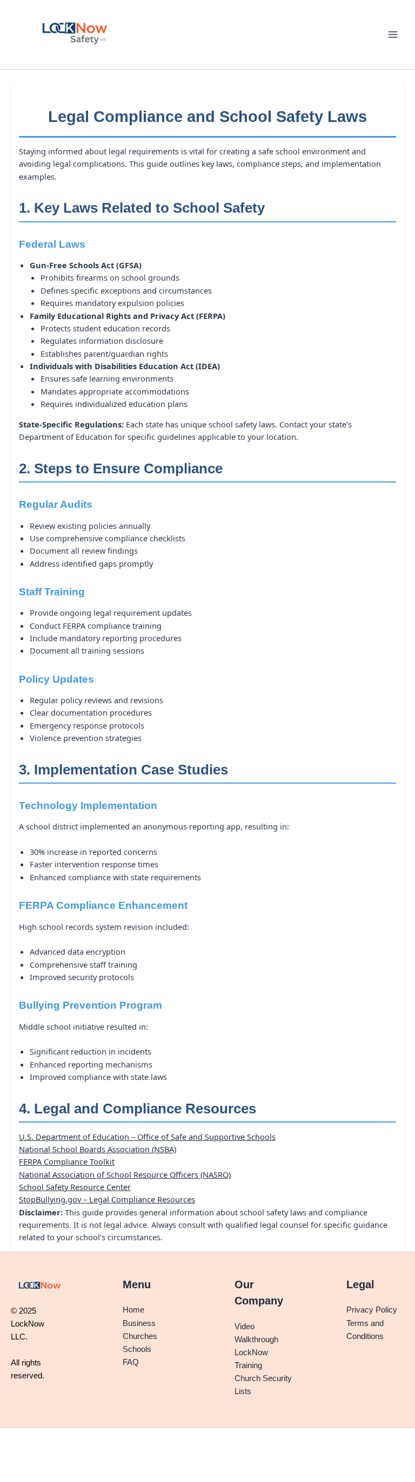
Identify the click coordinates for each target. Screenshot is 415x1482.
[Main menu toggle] (392, 34)
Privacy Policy (371, 1310)
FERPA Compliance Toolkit (67, 1161)
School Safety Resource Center (75, 1186)
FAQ (131, 1362)
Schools (137, 1349)
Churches (140, 1336)
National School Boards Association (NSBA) (97, 1149)
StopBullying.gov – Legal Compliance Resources (107, 1199)
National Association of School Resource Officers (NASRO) (125, 1174)
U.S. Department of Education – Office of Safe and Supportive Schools (147, 1136)
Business (139, 1323)
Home (133, 1310)
